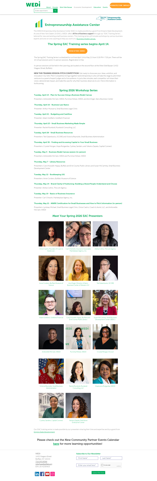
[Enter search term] (55, 11)
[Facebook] (42, 474)
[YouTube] (47, 474)
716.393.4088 (41, 461)
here (56, 443)
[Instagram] (52, 474)
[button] (105, 7)
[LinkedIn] (37, 474)
